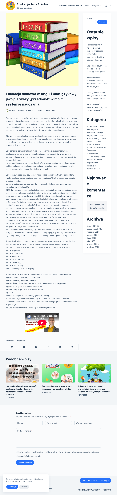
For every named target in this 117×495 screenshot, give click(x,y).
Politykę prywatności (33, 456)
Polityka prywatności (89, 490)
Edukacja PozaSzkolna (32, 4)
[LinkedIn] (36, 347)
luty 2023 (91, 241)
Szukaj (89, 18)
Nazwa (20, 423)
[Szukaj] (106, 6)
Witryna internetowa (84, 423)
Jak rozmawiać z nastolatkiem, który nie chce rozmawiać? (96, 107)
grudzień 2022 (93, 247)
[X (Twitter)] (24, 347)
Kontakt (107, 490)
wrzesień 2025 (93, 232)
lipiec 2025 (91, 238)
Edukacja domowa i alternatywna (41, 110)
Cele (87, 6)
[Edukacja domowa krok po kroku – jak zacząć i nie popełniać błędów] (58, 373)
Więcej (95, 6)
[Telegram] (48, 347)
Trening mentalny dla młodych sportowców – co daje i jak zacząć (96, 95)
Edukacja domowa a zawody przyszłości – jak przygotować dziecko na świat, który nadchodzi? (94, 389)
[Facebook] (12, 347)
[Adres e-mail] (72, 347)
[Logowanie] (110, 6)
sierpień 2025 (93, 235)
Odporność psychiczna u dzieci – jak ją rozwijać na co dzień (97, 69)
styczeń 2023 (93, 244)
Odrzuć (24, 487)
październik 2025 (94, 229)
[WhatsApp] (60, 347)
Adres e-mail (52, 423)
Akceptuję (12, 487)
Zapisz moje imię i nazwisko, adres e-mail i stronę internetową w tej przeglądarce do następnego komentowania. (59, 452)
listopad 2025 (93, 226)
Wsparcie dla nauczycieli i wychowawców (93, 166)
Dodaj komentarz (24, 431)
